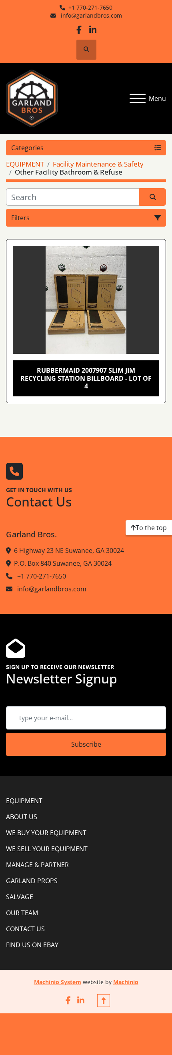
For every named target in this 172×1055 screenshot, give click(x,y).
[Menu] (138, 98)
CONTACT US (25, 928)
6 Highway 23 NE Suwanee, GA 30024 (69, 550)
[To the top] (103, 1000)
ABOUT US (21, 816)
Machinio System (57, 982)
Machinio (125, 982)
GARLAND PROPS (32, 880)
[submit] (152, 197)
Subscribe (86, 744)
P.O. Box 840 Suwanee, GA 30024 (63, 563)
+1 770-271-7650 (90, 7)
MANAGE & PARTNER (37, 864)
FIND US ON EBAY (32, 944)
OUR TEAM (22, 912)
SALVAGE (19, 896)
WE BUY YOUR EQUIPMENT (46, 832)
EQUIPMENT (24, 800)
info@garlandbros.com (90, 15)
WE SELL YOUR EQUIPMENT (47, 848)
